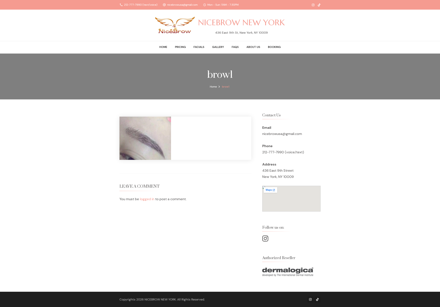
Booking (274, 47)
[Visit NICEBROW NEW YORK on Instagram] (265, 240)
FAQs (235, 47)
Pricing (180, 47)
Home (163, 47)
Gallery (218, 47)
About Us (253, 47)
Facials (199, 47)
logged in (147, 199)
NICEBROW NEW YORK (241, 22)
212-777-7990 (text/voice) (140, 5)
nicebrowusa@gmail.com (182, 5)
